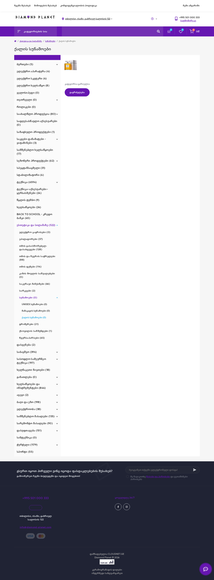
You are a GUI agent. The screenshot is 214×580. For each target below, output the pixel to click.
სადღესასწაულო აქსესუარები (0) (37, 123)
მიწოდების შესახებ (45, 5)
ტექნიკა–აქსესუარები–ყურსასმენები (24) (32, 191)
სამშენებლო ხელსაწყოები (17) (35, 151)
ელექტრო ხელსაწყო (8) (33, 85)
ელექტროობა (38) (29, 409)
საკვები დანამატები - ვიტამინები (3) (31, 140)
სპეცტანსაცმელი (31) (31, 167)
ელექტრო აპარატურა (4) (33, 71)
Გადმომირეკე (188, 20)
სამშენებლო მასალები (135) (36, 416)
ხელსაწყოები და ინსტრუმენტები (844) (31, 385)
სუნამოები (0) (28, 297)
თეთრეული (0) (27, 99)
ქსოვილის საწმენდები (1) (35, 330)
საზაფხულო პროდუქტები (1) (36, 132)
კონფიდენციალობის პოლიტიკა (78, 5)
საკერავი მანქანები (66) (34, 283)
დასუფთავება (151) (29, 430)
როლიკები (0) (26, 106)
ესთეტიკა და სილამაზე (31, 41)
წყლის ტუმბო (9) (28, 200)
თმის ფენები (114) (30, 266)
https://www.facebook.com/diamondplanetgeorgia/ (118, 506)
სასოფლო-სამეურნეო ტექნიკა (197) (31, 360)
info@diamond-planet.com (35, 527)
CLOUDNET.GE (116, 554)
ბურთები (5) (25, 64)
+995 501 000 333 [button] (35, 498)
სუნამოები (50, 41)
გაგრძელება (77, 92)
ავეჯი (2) (23, 394)
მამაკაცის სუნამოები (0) (36, 310)
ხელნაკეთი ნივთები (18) (33, 369)
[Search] (158, 31)
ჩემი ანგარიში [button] (191, 5)
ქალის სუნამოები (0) (34, 317)
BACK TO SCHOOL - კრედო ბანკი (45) (34, 216)
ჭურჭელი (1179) (27, 444)
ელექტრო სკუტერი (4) (32, 78)
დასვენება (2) (26, 344)
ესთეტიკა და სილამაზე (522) (36, 225)
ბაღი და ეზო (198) (29, 402)
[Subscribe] (195, 469)
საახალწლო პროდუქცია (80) (36, 113)
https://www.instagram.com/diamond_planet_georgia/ (126, 506)
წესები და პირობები (158, 476)
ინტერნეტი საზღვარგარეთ (107, 573)
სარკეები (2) (27, 290)
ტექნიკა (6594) (27, 182)
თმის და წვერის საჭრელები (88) (37, 258)
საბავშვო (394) (27, 352)
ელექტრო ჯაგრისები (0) (34, 232)
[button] (189, 17)
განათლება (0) (27, 377)
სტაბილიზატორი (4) (30, 175)
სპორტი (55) (25, 451)
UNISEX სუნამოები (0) (34, 304)
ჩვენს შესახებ (22, 5)
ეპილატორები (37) (31, 239)
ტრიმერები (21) (29, 324)
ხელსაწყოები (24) (29, 207)
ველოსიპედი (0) (28, 92)
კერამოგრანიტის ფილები (107, 569)
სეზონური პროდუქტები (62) (35, 160)
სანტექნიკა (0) (27, 437)
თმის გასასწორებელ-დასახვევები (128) (33, 247)
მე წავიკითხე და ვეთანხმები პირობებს (159, 478)
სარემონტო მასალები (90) (35, 423)
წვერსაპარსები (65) (32, 337)
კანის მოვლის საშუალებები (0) (37, 275)
